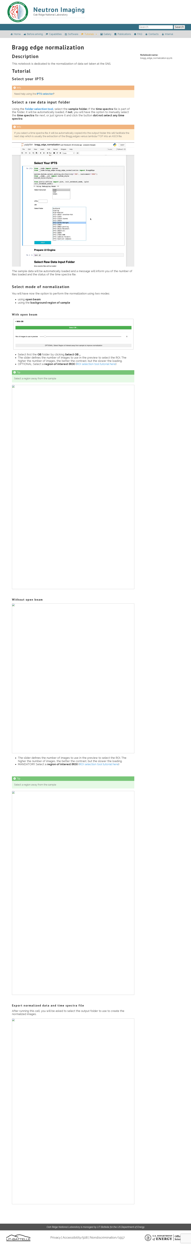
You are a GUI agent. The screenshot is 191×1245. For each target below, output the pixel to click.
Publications (124, 34)
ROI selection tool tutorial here (96, 364)
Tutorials (89, 34)
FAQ (139, 34)
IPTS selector (45, 93)
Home (17, 34)
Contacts (153, 34)
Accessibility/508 (75, 1237)
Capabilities (55, 34)
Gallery (107, 34)
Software (73, 34)
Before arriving (35, 34)
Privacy (55, 1237)
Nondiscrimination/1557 (107, 1237)
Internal (169, 34)
